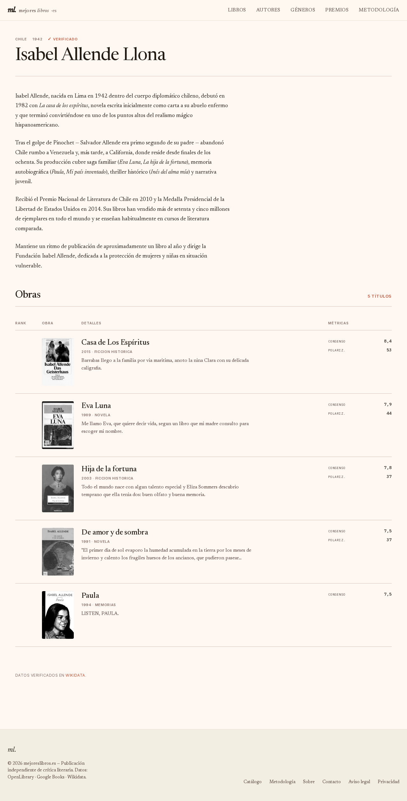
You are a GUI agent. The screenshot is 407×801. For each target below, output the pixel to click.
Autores (268, 10)
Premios (336, 10)
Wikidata (75, 675)
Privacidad (388, 782)
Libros (237, 10)
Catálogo (253, 782)
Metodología (379, 10)
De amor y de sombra (114, 532)
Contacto (331, 782)
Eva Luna (96, 406)
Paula (90, 596)
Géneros (303, 10)
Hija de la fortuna (109, 469)
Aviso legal (359, 782)
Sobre (309, 782)
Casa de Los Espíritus (115, 343)
